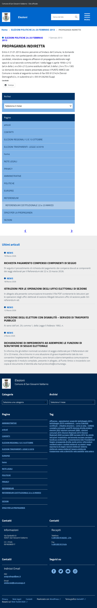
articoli (7, 125)
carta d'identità (82, 423)
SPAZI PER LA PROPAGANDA (18, 212)
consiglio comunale (57, 427)
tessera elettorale (78, 449)
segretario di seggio (58, 446)
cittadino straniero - (67, 425)
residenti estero (56, 444)
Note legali (17, 599)
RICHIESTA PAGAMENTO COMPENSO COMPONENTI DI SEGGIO (40, 263)
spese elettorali (64, 449)
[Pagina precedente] (25, 231)
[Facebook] (54, 571)
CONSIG (91, 425)
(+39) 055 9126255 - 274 (61, 537)
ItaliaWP (80, 599)
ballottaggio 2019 (57, 423)
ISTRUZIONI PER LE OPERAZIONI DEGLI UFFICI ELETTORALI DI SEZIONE (45, 289)
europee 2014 (79, 434)
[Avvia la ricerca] (76, 17)
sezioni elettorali (73, 446)
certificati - (54, 425)
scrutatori (82, 444)
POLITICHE (9, 183)
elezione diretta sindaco (82, 427)
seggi (89, 444)
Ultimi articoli (11, 244)
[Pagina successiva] (71, 231)
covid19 (69, 427)
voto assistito (78, 451)
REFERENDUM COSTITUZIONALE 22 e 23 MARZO (29, 205)
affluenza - (54, 421)
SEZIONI (8, 220)
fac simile (90, 434)
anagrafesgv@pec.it (12, 576)
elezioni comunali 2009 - (71, 430)
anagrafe (73, 421)
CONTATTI (9, 132)
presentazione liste (76, 439)
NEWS (10, 253)
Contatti (29, 599)
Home (4, 29)
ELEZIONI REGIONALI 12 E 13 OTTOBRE (23, 139)
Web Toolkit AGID (18, 601)
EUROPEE (9, 190)
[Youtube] (68, 571)
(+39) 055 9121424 (59, 544)
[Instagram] (75, 571)
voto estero (89, 451)
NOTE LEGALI (10, 161)
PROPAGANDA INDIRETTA (23, 46)
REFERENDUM (11, 198)
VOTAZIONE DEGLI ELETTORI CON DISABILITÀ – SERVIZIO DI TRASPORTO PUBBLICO (46, 318)
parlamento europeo (76, 437)
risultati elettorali (70, 444)
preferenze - (62, 439)
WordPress (54, 599)
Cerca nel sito (58, 17)
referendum (87, 441)
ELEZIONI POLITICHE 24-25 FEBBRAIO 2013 (33, 29)
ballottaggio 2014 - (85, 421)
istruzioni (53, 437)
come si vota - (81, 425)
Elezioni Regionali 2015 (71, 432)
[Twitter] (60, 571)
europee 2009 (67, 434)
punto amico (77, 441)
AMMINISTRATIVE (12, 176)
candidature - (69, 423)
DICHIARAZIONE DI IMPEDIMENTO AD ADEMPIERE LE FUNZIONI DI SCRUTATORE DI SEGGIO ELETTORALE (43, 344)
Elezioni (22, 17)
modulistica (62, 437)
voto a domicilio (66, 451)
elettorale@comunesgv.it (14, 582)
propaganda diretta (63, 441)
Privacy (5, 599)
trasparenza (54, 451)
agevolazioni (64, 421)
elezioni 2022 (55, 430)
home (7, 154)
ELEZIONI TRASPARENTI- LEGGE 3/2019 (24, 147)
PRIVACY (8, 168)
